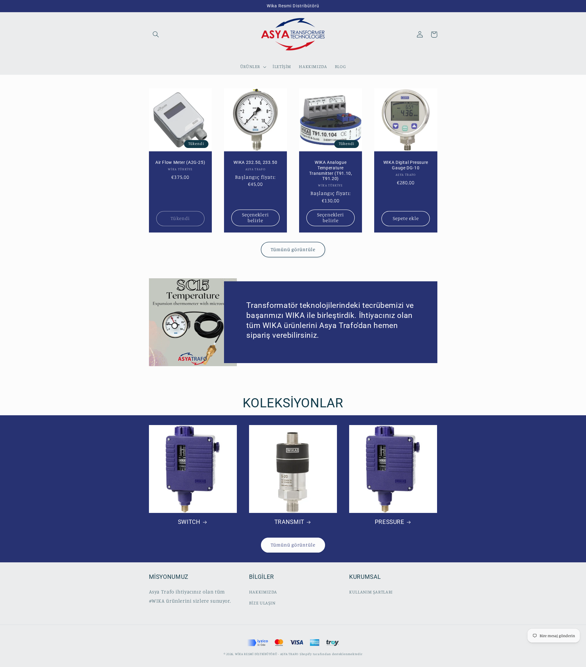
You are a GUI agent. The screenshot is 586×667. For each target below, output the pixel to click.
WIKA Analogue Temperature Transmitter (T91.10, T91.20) (330, 170)
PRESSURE (389, 521)
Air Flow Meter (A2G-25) (180, 162)
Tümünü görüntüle (293, 249)
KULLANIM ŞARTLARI (371, 591)
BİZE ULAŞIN (262, 602)
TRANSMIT (289, 521)
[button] (156, 34)
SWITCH (189, 521)
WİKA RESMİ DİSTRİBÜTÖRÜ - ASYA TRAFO (266, 654)
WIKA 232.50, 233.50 (255, 162)
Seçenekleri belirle (255, 217)
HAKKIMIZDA (263, 591)
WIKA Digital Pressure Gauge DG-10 (405, 165)
